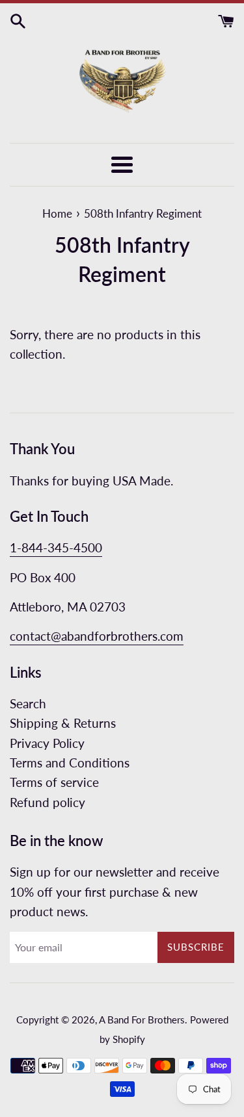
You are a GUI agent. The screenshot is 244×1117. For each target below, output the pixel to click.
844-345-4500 (61, 547)
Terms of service (54, 782)
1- (15, 547)
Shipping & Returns (63, 722)
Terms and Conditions (69, 762)
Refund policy (47, 802)
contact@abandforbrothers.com (96, 635)
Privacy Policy (47, 743)
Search (28, 703)
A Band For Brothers (142, 1019)
